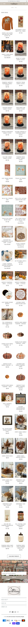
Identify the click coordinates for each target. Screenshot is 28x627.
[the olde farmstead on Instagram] (15, 612)
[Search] (22, 3)
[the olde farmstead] (14, 3)
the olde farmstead (11, 616)
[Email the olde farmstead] (18, 612)
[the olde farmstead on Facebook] (10, 612)
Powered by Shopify (20, 616)
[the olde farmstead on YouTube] (12, 612)
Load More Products (14, 556)
